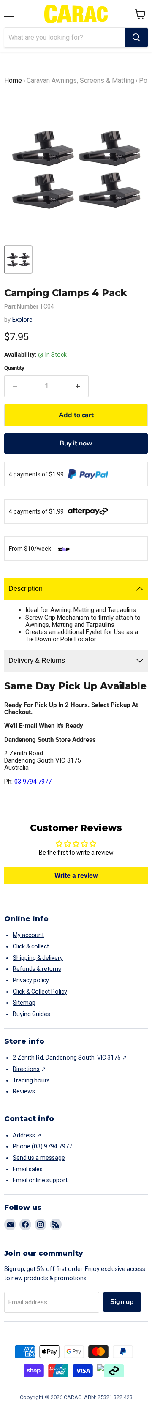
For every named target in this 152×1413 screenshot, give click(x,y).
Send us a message (39, 1157)
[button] (140, 14)
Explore (22, 319)
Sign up (122, 1301)
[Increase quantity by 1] (78, 386)
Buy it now (76, 443)
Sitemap (24, 1002)
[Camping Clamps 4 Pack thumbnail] (18, 259)
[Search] (136, 37)
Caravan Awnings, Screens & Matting (80, 81)
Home (13, 81)
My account (28, 935)
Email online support (40, 1180)
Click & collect (31, 946)
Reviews (24, 1091)
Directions (26, 1069)
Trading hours (31, 1080)
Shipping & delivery (38, 957)
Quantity (14, 368)
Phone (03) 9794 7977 (42, 1146)
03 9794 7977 (33, 781)
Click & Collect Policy (40, 991)
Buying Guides (31, 1014)
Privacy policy (31, 980)
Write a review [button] (76, 876)
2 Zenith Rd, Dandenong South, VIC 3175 (67, 1057)
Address (24, 1135)
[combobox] (64, 37)
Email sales (28, 1169)
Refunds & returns (37, 968)
